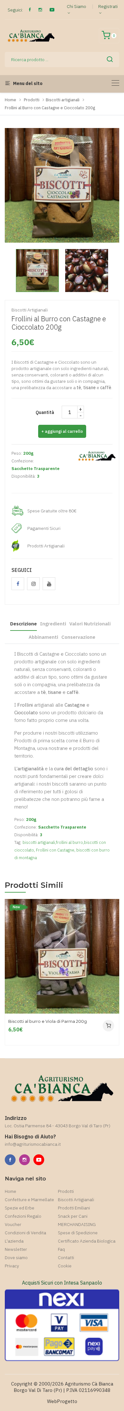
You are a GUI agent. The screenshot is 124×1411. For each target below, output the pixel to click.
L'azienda (14, 1241)
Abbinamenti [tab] (43, 637)
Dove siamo (16, 1257)
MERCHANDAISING (77, 1224)
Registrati (108, 6)
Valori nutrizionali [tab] (90, 624)
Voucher (13, 1224)
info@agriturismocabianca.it (33, 1144)
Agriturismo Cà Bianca (89, 1384)
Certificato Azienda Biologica (86, 1241)
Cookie (65, 1266)
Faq (61, 1249)
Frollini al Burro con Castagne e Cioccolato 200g (50, 107)
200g (28, 453)
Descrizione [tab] (23, 624)
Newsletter (16, 1249)
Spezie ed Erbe (19, 1208)
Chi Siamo (76, 6)
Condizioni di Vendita (25, 1233)
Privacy (12, 1266)
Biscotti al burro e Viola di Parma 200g (47, 1021)
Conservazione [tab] (78, 637)
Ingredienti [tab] (53, 624)
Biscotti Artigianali (76, 1199)
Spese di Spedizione (78, 1233)
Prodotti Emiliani (74, 1208)
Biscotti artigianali (62, 100)
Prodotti (31, 100)
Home (10, 100)
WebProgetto (62, 1401)
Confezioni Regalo (23, 1216)
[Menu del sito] (115, 83)
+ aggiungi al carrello (62, 431)
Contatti (66, 1257)
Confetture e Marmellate (29, 1199)
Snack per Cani (72, 1216)
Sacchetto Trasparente (35, 468)
